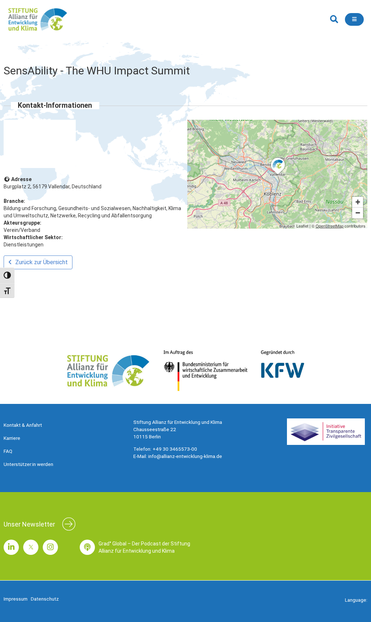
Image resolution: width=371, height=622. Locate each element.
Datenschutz (45, 599)
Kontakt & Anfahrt (23, 425)
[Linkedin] (11, 547)
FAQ (8, 451)
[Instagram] (50, 547)
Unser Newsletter (29, 524)
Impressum (16, 599)
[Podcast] (87, 547)
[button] (334, 19)
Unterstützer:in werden (28, 464)
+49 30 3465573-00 (175, 449)
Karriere (12, 438)
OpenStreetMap (329, 226)
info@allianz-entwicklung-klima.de (185, 456)
